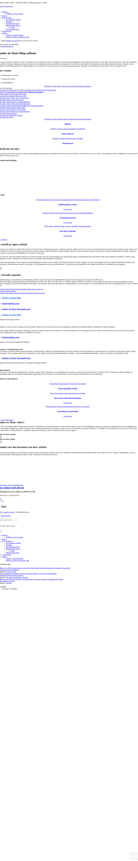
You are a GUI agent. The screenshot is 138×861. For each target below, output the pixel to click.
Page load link (6, 516)
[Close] (2, 518)
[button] (9, 589)
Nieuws (25, 577)
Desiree (9, 583)
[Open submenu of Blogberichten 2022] (20, 549)
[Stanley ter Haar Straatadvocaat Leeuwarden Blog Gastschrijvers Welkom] (67, 86)
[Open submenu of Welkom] (8, 12)
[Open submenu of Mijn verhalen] (12, 18)
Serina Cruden (11, 572)
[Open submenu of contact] (7, 33)
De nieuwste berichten (14, 577)
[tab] (70, 298)
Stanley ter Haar (12, 41)
